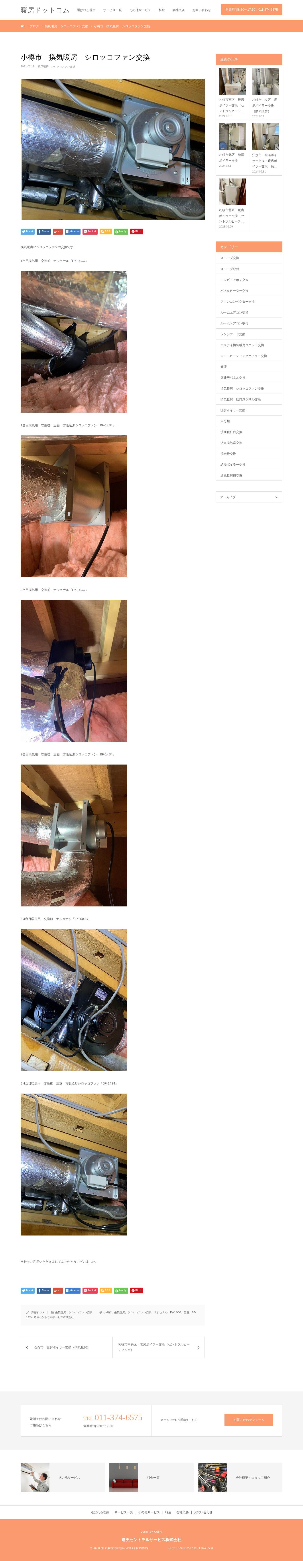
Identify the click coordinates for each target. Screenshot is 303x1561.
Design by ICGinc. (151, 1531)
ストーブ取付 (229, 269)
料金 (162, 10)
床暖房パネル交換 (232, 377)
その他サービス (140, 10)
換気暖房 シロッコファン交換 (56, 66)
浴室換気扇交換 (231, 443)
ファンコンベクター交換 (237, 301)
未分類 (225, 421)
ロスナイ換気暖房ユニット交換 (242, 345)
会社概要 (178, 10)
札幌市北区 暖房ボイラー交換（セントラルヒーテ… (231, 215)
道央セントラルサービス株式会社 (54, 1317)
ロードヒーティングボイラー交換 (243, 356)
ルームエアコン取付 (234, 323)
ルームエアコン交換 (234, 312)
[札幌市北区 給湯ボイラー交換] (232, 136)
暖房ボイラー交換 (232, 410)
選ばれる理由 (86, 10)
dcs (42, 1312)
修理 (223, 367)
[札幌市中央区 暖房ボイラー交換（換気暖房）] (265, 81)
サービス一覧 (112, 10)
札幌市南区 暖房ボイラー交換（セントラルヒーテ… (231, 105)
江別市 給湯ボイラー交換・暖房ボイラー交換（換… (264, 160)
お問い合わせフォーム (248, 1420)
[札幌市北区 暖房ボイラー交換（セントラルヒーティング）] (232, 191)
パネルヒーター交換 (234, 290)
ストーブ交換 (229, 258)
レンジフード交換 (232, 334)
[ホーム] (22, 26)
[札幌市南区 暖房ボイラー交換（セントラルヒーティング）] (232, 81)
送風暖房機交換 (231, 475)
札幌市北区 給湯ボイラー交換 (231, 157)
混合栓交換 (228, 453)
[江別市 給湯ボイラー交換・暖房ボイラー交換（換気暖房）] (265, 136)
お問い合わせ (201, 10)
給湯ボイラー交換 (232, 464)
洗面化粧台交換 (231, 432)
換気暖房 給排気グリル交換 (240, 399)
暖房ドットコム (45, 10)
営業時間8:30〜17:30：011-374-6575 (252, 9)
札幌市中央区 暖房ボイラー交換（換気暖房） (264, 105)
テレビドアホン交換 (234, 280)
